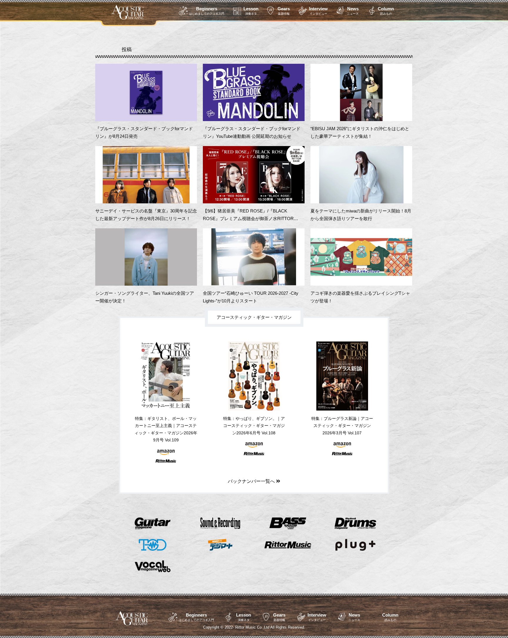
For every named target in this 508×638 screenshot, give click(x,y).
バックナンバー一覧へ (252, 481)
